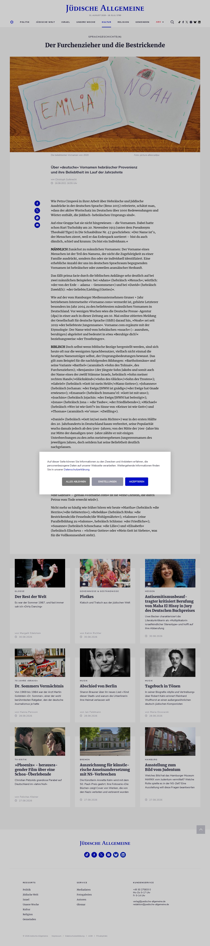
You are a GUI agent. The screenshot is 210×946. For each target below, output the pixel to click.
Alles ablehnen (76, 481)
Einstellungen (107, 481)
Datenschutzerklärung (76, 469)
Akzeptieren (136, 481)
